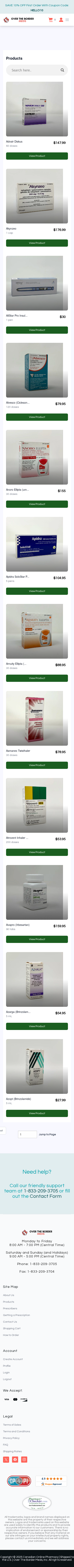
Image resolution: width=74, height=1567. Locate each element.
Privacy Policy (11, 1438)
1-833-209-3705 (41, 1190)
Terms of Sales (12, 1425)
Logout (7, 1379)
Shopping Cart (11, 1328)
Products (8, 1302)
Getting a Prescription (16, 1315)
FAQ (5, 1444)
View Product (41, 157)
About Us (8, 1295)
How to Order (11, 1335)
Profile (7, 1366)
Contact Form (46, 1196)
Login (6, 1372)
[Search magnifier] (62, 70)
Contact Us (10, 1322)
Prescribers (10, 1308)
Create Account (13, 1359)
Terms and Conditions (16, 1431)
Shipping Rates (12, 1451)
